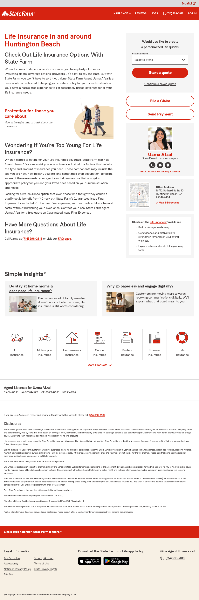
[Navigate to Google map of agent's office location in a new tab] (168, 165)
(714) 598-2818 (175, 13)
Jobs (154, 13)
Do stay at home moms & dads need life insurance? (31, 288)
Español (187, 3)
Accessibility (11, 563)
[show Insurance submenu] (129, 13)
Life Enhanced (158, 222)
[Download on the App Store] (89, 561)
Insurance (120, 13)
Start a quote (160, 73)
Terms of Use (41, 563)
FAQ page (64, 238)
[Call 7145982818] (152, 165)
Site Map (9, 574)
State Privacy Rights (45, 569)
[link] (18, 13)
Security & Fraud (43, 558)
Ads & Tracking (12, 558)
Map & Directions (169, 202)
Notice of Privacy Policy (17, 569)
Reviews (141, 13)
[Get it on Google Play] (116, 561)
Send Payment (160, 114)
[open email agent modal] (160, 165)
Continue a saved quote (160, 84)
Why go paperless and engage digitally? (139, 286)
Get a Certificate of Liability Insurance (160, 171)
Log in (192, 13)
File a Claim (160, 101)
